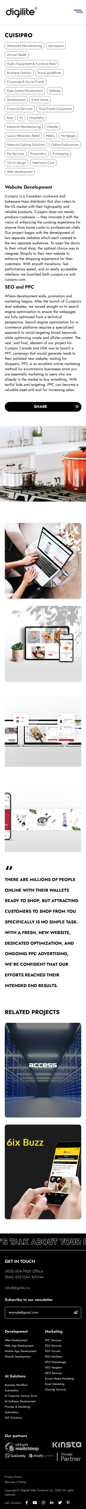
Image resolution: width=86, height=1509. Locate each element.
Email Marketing (54, 1384)
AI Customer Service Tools (21, 1396)
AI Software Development (20, 1401)
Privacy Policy (13, 1477)
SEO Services (53, 1345)
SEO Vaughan (53, 1367)
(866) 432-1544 (17, 1277)
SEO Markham (53, 1356)
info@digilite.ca (17, 1288)
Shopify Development (18, 1356)
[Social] (29, 1502)
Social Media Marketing (59, 1378)
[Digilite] (21, 12)
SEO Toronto (53, 1351)
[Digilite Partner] (22, 1447)
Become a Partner (16, 1482)
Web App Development (19, 1345)
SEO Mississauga (55, 1362)
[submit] (76, 1312)
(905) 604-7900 (18, 1271)
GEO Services (53, 1373)
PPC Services (53, 1340)
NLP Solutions (13, 1418)
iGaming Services (55, 1389)
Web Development (16, 1340)
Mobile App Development (20, 1351)
